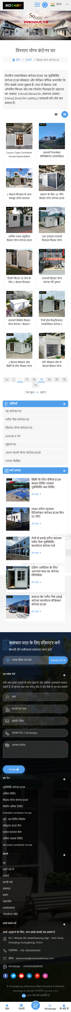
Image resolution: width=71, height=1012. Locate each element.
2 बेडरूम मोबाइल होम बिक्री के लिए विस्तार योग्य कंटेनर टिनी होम (19, 364)
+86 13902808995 (30, 950)
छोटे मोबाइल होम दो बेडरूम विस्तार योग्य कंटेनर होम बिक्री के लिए (52, 364)
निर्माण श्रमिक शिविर (13, 806)
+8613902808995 (33, 966)
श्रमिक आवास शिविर (13, 838)
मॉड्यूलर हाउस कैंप (12, 826)
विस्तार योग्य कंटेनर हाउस (15, 800)
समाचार (6, 889)
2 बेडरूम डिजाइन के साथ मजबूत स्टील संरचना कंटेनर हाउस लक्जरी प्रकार (19, 196)
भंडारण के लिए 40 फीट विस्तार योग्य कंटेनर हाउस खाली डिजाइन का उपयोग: (52, 196)
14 (49, 379)
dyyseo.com (51, 991)
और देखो (19, 374)
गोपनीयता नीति (10, 914)
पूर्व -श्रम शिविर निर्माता (14, 819)
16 (64, 379)
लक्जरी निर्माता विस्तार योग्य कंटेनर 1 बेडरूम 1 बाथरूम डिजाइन (19, 322)
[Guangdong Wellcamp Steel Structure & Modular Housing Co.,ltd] (13, 5)
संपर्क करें (8, 882)
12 (34, 379)
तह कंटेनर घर (13, 411)
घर (4, 863)
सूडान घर (10, 444)
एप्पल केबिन (12, 461)
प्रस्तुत (12, 769)
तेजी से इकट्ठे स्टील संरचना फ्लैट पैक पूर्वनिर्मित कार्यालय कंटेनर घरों (46, 542)
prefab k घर (12, 436)
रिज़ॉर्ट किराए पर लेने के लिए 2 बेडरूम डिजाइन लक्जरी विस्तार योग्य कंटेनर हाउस (19, 280)
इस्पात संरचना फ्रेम (12, 832)
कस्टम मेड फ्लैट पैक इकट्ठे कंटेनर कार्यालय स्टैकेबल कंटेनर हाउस (46, 600)
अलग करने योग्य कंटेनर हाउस (23, 453)
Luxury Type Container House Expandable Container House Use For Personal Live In (19, 155)
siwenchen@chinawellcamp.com (35, 958)
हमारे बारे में (8, 869)
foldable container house (17, 813)
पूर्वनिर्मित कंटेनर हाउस (14, 787)
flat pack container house (17, 845)
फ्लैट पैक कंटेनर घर (17, 419)
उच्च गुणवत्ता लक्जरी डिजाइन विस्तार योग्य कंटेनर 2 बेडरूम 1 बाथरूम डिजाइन (51, 238)
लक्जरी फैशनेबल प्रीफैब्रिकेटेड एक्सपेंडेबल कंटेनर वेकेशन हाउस (52, 155)
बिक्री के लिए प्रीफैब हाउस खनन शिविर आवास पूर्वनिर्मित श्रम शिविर (46, 483)
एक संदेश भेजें (35, 1005)
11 (27, 379)
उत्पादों (28, 60)
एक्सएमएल (9, 908)
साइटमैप (7, 901)
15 (57, 379)
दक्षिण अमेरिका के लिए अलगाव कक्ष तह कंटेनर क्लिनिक (45, 571)
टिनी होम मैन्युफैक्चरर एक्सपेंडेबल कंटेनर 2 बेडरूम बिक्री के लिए (52, 322)
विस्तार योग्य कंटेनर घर (18, 428)
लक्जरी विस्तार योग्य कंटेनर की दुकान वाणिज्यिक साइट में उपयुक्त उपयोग (52, 280)
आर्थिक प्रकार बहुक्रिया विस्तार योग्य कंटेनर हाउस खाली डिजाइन (19, 238)
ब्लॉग (5, 895)
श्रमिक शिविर (9, 794)
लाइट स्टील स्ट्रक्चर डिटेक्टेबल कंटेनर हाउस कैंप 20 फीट (47, 513)
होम (18, 60)
